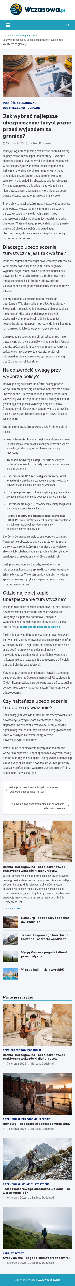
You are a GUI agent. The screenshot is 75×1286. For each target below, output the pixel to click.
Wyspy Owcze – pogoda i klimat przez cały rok (36, 1258)
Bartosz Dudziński (40, 143)
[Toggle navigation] (8, 25)
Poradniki (34, 1050)
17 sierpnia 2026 (16, 1063)
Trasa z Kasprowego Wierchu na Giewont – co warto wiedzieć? (44, 937)
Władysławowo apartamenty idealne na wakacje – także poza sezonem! (38, 806)
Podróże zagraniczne (19, 103)
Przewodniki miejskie (35, 1119)
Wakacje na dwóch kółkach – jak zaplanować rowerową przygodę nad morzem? (33, 789)
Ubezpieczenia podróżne (22, 108)
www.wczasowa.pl (49, 1280)
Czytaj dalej (9, 908)
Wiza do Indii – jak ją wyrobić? (43, 969)
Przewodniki (11, 1119)
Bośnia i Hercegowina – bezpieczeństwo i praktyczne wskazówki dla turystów (34, 869)
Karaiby (8, 1253)
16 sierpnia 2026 (16, 1197)
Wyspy (19, 1253)
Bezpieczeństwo (14, 1050)
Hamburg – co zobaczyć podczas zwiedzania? (37, 1123)
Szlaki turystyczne (35, 1184)
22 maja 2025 (15, 143)
